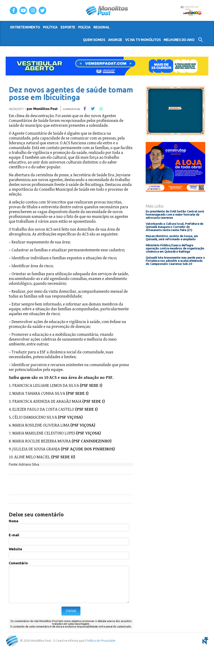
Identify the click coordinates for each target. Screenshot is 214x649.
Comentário (18, 563)
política (50, 27)
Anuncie (115, 40)
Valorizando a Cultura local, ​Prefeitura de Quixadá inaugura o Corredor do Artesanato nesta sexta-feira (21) (174, 227)
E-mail (14, 535)
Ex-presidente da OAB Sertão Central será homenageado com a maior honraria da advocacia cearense (175, 214)
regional (101, 27)
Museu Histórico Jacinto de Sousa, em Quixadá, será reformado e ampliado (172, 237)
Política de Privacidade (101, 640)
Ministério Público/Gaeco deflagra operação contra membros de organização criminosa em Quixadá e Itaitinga (175, 248)
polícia (84, 27)
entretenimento (25, 27)
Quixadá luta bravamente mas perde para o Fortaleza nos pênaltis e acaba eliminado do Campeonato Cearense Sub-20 (175, 261)
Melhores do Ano (179, 40)
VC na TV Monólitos (143, 40)
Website (15, 549)
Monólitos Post (107, 10)
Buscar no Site (200, 39)
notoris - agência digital (204, 641)
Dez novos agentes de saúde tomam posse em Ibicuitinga (71, 93)
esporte (68, 27)
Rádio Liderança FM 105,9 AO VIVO (192, 13)
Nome (13, 521)
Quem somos (94, 40)
